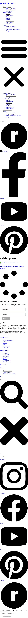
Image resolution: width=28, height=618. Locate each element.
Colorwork (9, 16)
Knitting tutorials (7, 12)
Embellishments (10, 21)
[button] (14, 62)
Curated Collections (11, 9)
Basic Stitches (9, 15)
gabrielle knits (7, 3)
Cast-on (8, 14)
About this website (10, 26)
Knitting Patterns (4, 337)
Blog (7, 31)
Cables (8, 18)
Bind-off (8, 19)
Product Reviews (7, 23)
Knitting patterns (7, 7)
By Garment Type (10, 8)
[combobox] (7, 410)
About (4, 25)
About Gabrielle (10, 28)
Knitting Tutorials (4, 350)
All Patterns (9, 11)
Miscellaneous (9, 22)
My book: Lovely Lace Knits (13, 29)
